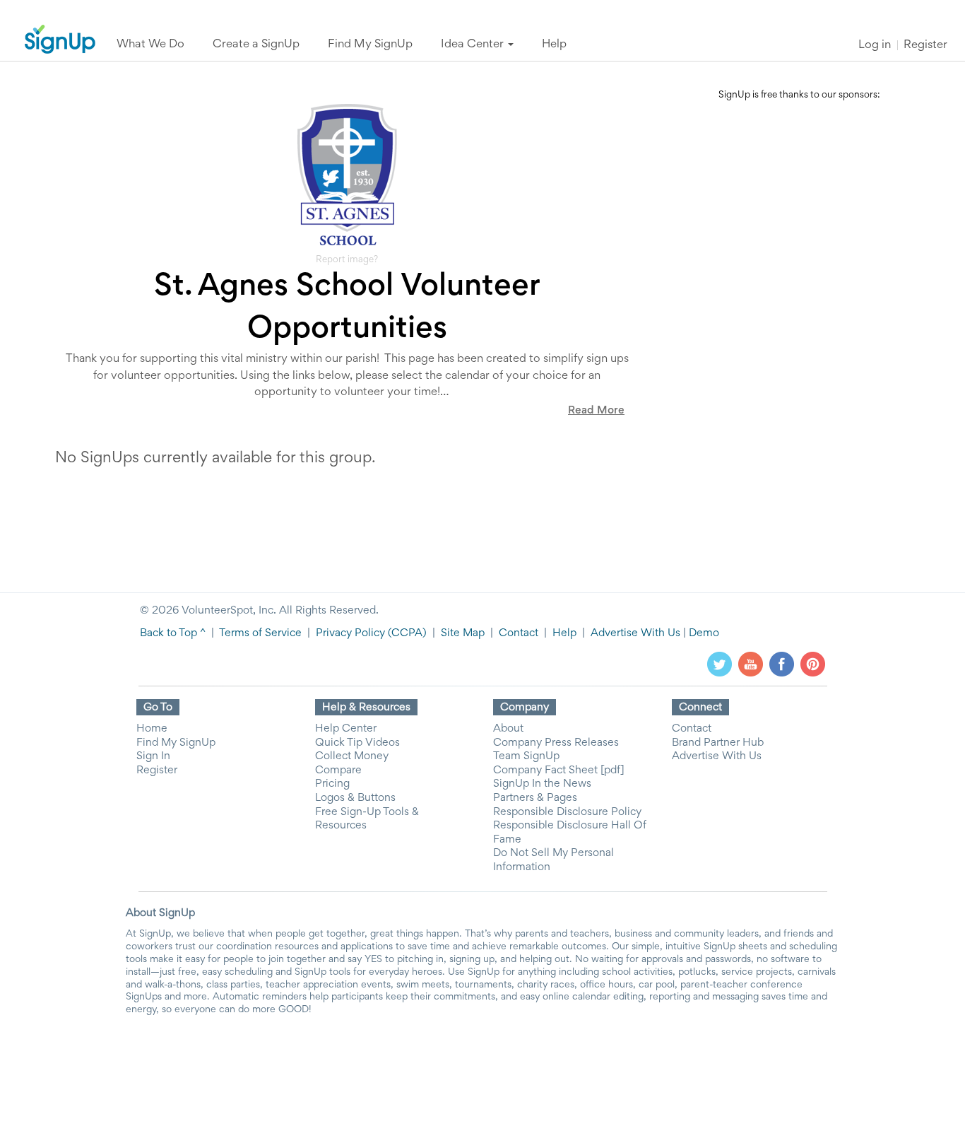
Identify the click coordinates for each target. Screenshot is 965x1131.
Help (564, 633)
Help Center (346, 729)
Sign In (153, 756)
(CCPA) (406, 633)
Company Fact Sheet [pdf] (558, 770)
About (508, 729)
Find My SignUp (175, 743)
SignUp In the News (542, 784)
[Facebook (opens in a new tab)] (781, 664)
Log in (874, 45)
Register (925, 45)
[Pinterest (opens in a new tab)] (812, 664)
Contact (518, 633)
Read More (596, 411)
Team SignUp (526, 756)
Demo (704, 633)
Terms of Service (260, 633)
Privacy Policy (350, 633)
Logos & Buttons (355, 798)
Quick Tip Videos (357, 743)
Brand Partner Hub (718, 743)
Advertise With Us (635, 633)
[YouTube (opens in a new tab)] (750, 664)
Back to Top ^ (173, 633)
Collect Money (352, 756)
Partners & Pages (535, 798)
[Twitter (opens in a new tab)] (719, 664)
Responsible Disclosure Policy (567, 812)
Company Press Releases (556, 743)
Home (151, 729)
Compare (338, 770)
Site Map (463, 633)
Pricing (332, 784)
